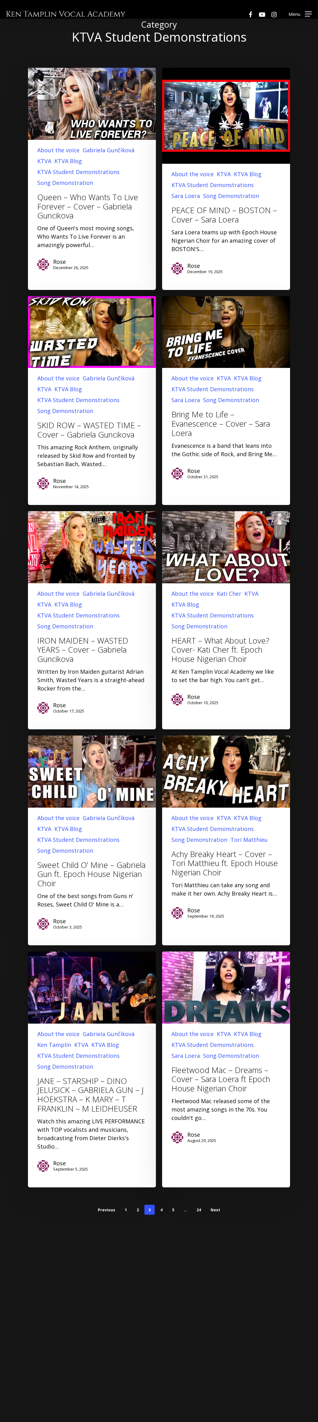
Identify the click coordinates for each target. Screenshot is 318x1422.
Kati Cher (229, 593)
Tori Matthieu (249, 839)
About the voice (58, 150)
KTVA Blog (68, 161)
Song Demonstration (65, 182)
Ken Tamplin (54, 1044)
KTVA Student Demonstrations (78, 172)
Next (215, 1210)
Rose (59, 262)
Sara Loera (185, 196)
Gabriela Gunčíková (108, 150)
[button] (300, 14)
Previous (106, 1210)
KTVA (44, 161)
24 (199, 1210)
